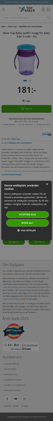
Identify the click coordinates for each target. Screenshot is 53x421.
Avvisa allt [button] (27, 223)
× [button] (47, 184)
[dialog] (26, 210)
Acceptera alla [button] (27, 214)
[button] (26, 230)
